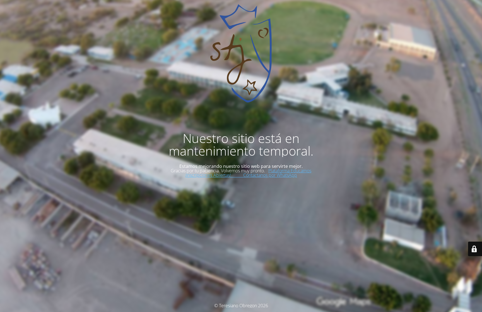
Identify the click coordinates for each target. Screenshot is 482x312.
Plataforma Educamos (289, 171)
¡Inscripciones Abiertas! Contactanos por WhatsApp (241, 175)
